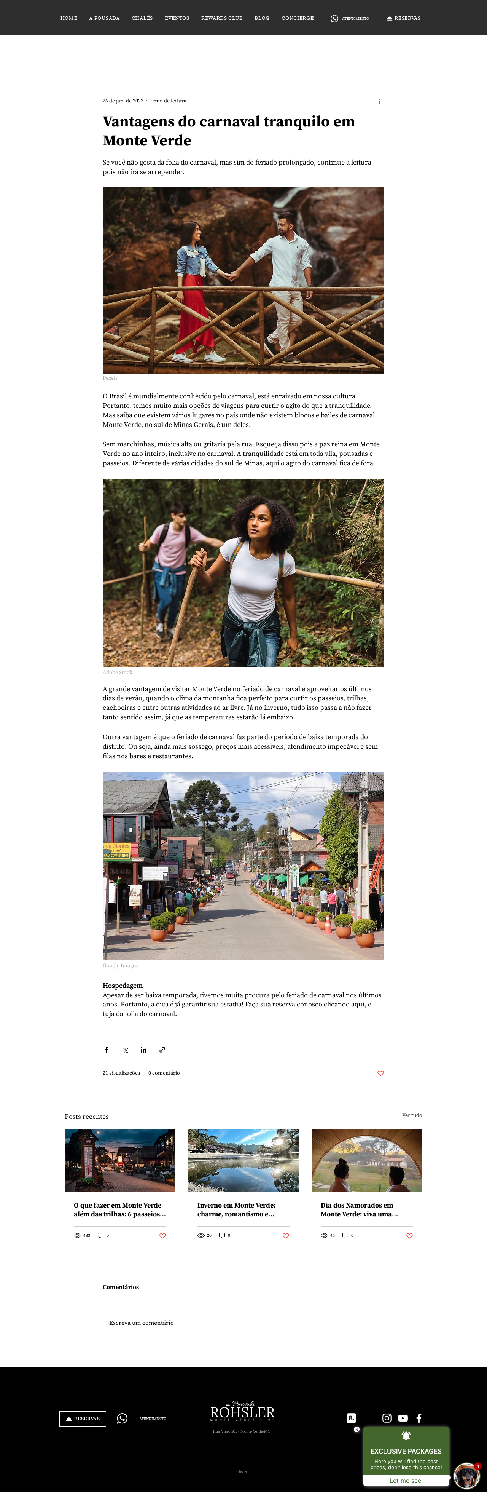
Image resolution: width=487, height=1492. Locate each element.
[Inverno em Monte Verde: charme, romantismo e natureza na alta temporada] (243, 1160)
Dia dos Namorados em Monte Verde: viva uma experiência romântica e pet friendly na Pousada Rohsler (366, 1210)
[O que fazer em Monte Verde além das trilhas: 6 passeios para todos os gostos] (120, 1160)
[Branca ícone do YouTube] (403, 1418)
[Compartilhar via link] (162, 1049)
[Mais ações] (379, 100)
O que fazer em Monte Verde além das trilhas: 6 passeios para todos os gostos (117, 1210)
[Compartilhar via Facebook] (106, 1049)
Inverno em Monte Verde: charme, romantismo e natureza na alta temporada (241, 1210)
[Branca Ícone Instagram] (387, 1418)
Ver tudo (412, 1115)
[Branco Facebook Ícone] (419, 1418)
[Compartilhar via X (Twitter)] (125, 1049)
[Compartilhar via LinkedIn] (143, 1049)
